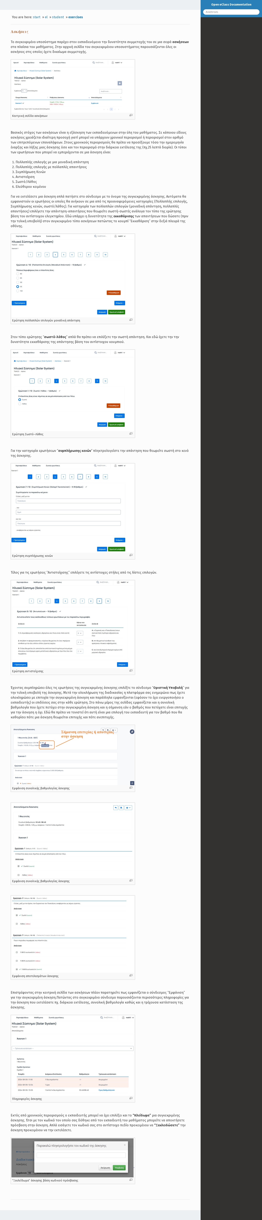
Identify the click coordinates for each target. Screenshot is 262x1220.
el (46, 17)
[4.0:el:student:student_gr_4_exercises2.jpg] (72, 316)
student (58, 17)
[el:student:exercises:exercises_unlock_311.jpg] (72, 1176)
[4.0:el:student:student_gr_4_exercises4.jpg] (72, 430)
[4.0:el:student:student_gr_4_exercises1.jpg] (72, 112)
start (36, 17)
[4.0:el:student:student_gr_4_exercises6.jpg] (72, 877)
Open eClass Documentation (231, 4)
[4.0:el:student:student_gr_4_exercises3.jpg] (72, 667)
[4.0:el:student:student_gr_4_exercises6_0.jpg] (72, 784)
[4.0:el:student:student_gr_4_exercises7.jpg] (72, 972)
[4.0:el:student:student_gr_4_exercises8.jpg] (72, 1095)
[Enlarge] (130, 115)
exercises (75, 17)
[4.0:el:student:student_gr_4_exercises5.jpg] (72, 552)
